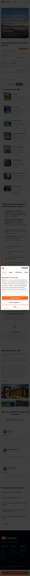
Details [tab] (11, 272)
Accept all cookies (15, 298)
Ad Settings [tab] (18, 272)
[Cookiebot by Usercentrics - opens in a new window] (21, 268)
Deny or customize (14, 302)
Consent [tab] (4, 272)
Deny (15, 307)
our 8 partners (10, 280)
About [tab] (26, 272)
